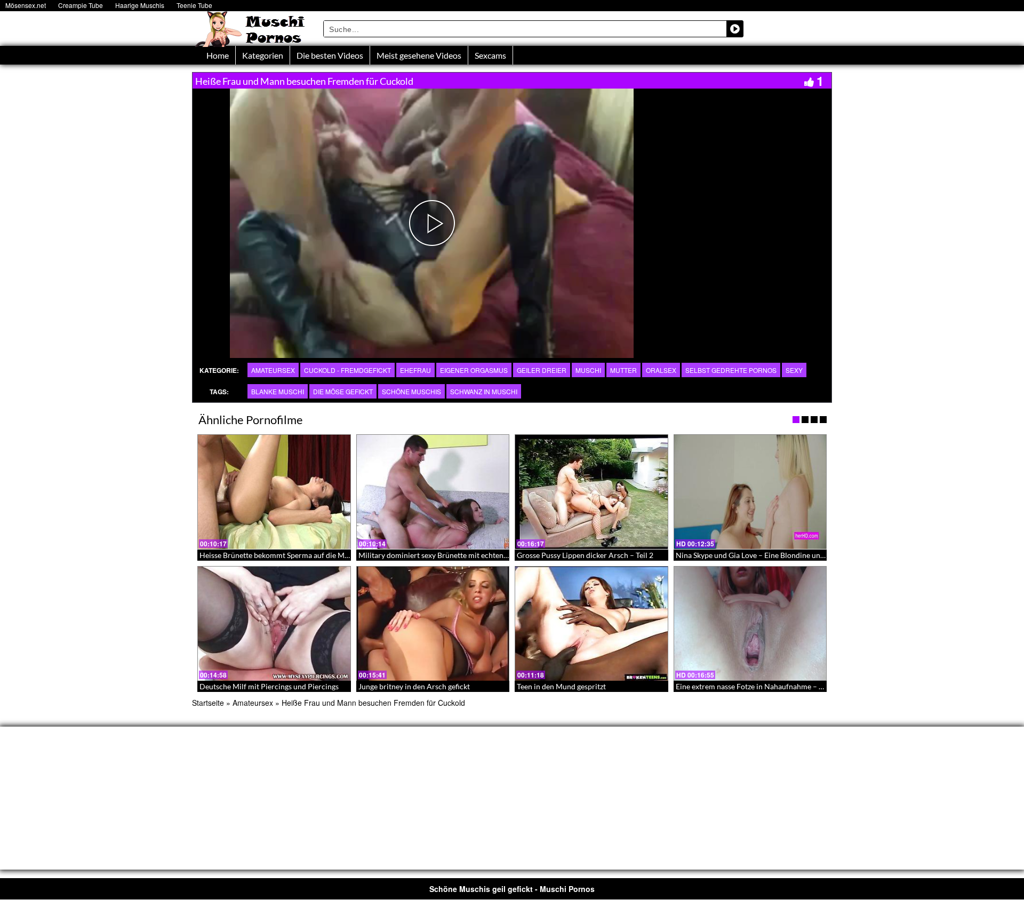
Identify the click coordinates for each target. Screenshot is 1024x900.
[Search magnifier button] (734, 28)
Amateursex (273, 370)
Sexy (794, 370)
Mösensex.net (25, 5)
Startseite (208, 702)
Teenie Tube (194, 5)
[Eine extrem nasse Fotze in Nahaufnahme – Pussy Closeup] (750, 623)
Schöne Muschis (411, 391)
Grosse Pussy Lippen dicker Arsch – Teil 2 (585, 555)
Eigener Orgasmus (474, 370)
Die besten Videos (330, 55)
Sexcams (490, 55)
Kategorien (262, 55)
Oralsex (661, 370)
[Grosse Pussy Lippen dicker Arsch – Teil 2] (591, 491)
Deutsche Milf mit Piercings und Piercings (269, 686)
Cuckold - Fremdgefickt (347, 370)
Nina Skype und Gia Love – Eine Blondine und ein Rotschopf (774, 555)
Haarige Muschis (139, 5)
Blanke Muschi (277, 391)
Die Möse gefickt (343, 391)
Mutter (623, 370)
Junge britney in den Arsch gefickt (414, 686)
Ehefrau (415, 370)
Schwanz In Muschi (483, 391)
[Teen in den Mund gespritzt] (591, 623)
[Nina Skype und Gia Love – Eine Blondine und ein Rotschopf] (750, 491)
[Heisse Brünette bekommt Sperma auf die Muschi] (274, 491)
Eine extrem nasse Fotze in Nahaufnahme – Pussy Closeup (771, 686)
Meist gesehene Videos (419, 55)
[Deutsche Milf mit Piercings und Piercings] (274, 623)
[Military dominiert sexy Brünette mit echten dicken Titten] (433, 491)
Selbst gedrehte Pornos (731, 370)
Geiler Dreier (541, 370)
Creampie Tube (80, 5)
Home (217, 55)
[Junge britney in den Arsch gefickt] (433, 623)
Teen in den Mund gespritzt (561, 686)
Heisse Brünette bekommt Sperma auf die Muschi (280, 555)
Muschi (588, 370)
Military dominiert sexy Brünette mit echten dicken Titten (453, 555)
